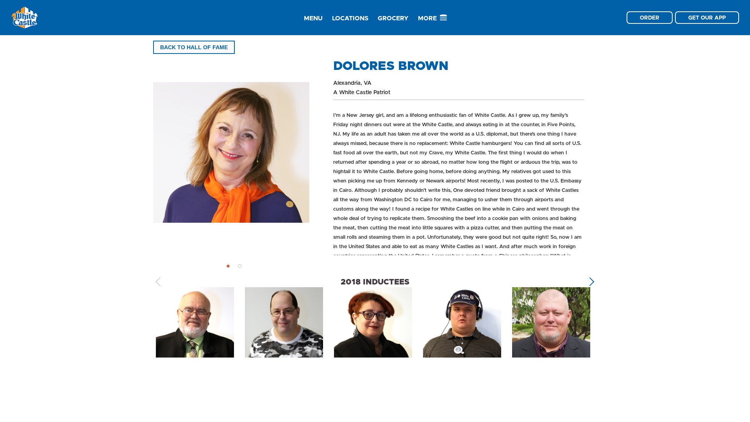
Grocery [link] (393, 18)
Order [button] (649, 17)
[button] (228, 266)
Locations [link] (350, 18)
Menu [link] (313, 18)
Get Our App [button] (707, 17)
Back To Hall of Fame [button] (194, 47)
